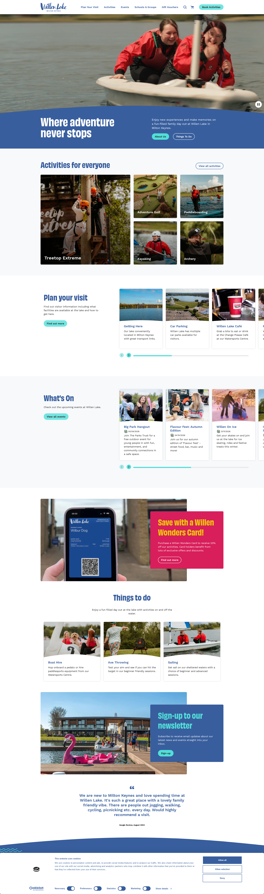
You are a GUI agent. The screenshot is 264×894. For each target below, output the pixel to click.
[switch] (98, 888)
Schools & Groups (145, 7)
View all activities (209, 166)
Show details (162, 888)
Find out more (55, 323)
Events (125, 7)
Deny (222, 878)
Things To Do (184, 136)
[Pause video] (258, 104)
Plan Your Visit (89, 7)
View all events (56, 416)
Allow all (222, 860)
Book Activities (211, 7)
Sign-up (165, 753)
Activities (109, 7)
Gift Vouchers (170, 7)
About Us (160, 136)
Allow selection (222, 869)
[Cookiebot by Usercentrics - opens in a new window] (36, 889)
